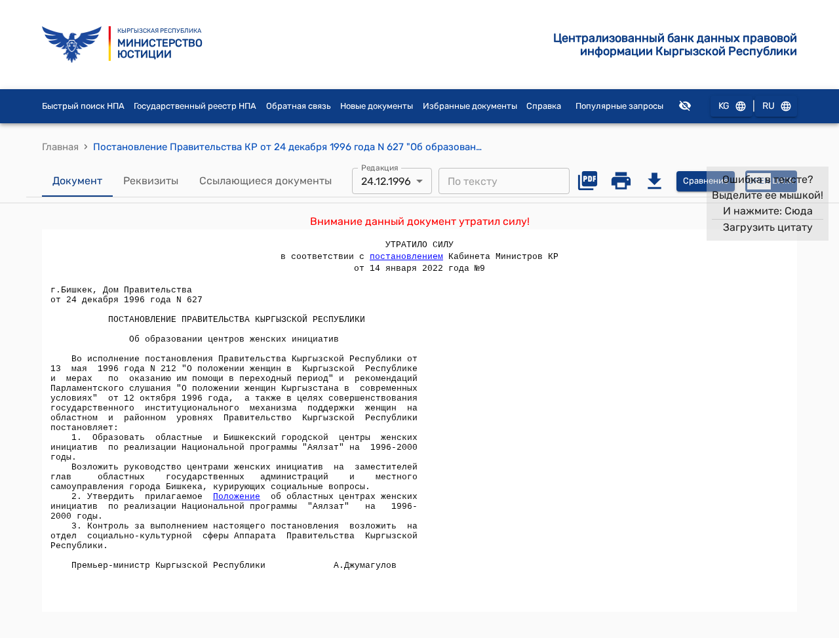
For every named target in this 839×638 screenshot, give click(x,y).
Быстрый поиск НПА (83, 106)
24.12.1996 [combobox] (386, 181)
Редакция (380, 167)
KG (724, 105)
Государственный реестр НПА (195, 106)
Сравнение (705, 181)
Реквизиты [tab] (150, 180)
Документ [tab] (77, 180)
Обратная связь (298, 106)
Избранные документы (470, 106)
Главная (60, 147)
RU (768, 105)
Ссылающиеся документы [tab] (265, 180)
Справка (543, 106)
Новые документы (376, 106)
